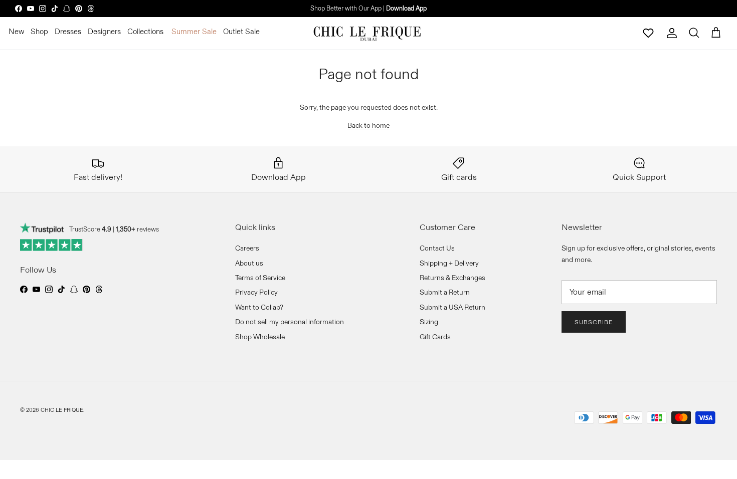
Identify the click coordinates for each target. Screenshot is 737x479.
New (16, 31)
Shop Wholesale (260, 336)
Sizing (429, 321)
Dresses (68, 31)
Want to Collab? (259, 307)
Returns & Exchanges (452, 277)
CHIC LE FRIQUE (62, 409)
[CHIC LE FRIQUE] (368, 33)
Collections (145, 31)
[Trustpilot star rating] (52, 245)
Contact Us (437, 248)
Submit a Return (445, 292)
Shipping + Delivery (449, 263)
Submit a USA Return (452, 307)
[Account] (672, 33)
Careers (247, 248)
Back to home (368, 125)
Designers (104, 31)
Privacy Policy (256, 292)
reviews (137, 229)
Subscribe (594, 322)
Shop (39, 31)
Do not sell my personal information (289, 321)
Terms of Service (260, 277)
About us (249, 263)
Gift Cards (435, 336)
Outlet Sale (241, 31)
